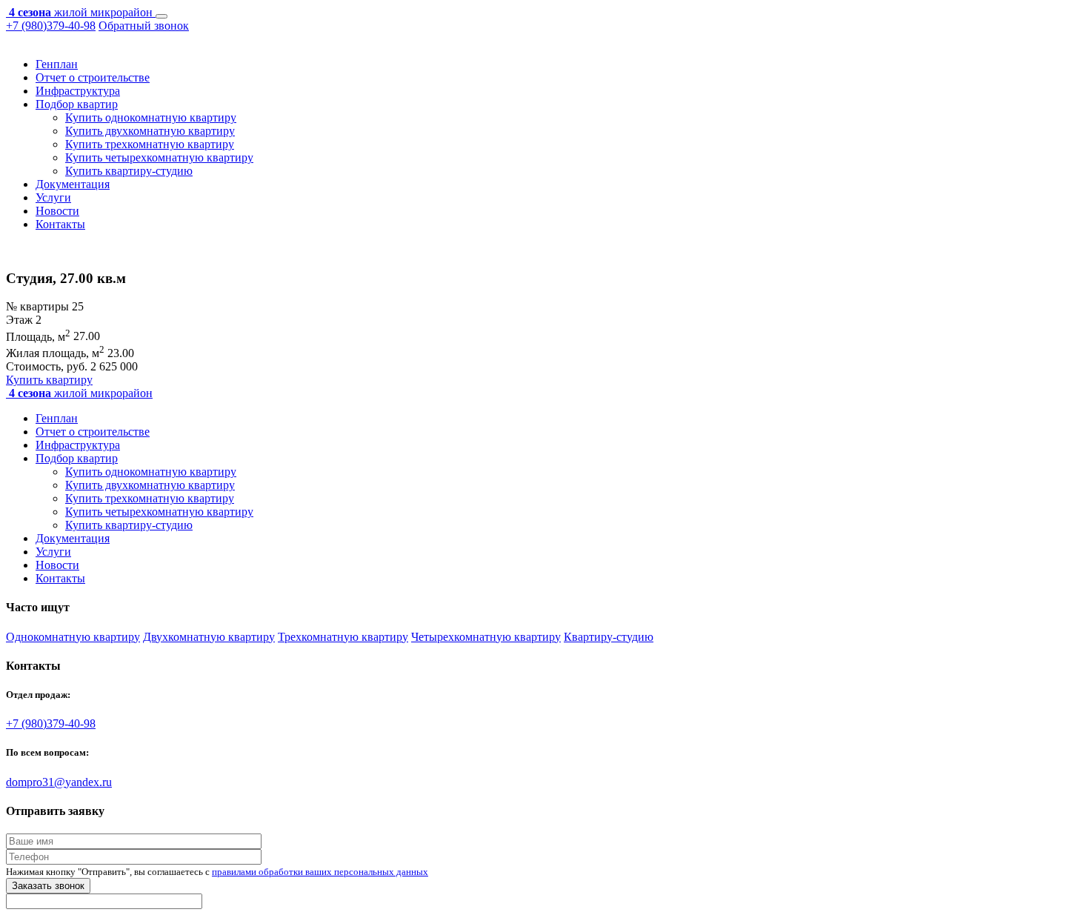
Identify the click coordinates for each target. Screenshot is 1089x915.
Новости (57, 210)
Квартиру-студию (608, 636)
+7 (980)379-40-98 (51, 25)
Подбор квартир (77, 104)
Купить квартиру (49, 379)
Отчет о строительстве (93, 77)
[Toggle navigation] (161, 16)
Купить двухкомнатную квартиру (150, 130)
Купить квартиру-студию (129, 170)
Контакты (60, 224)
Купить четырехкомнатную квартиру (159, 157)
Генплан (57, 64)
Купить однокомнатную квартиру (150, 117)
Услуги (53, 197)
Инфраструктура (78, 90)
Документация (73, 184)
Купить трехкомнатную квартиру (149, 144)
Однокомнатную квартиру (73, 636)
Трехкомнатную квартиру (343, 636)
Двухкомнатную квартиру (209, 636)
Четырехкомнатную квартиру (486, 636)
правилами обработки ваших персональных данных (320, 871)
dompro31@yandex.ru (59, 782)
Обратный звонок (144, 25)
